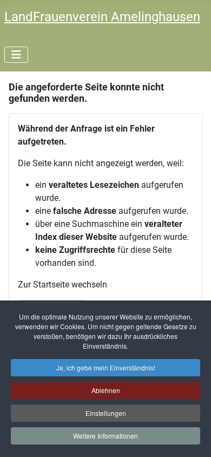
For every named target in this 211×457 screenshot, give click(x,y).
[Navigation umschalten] (16, 55)
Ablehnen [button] (105, 390)
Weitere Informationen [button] (105, 435)
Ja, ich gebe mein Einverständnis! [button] (105, 367)
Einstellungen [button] (105, 412)
